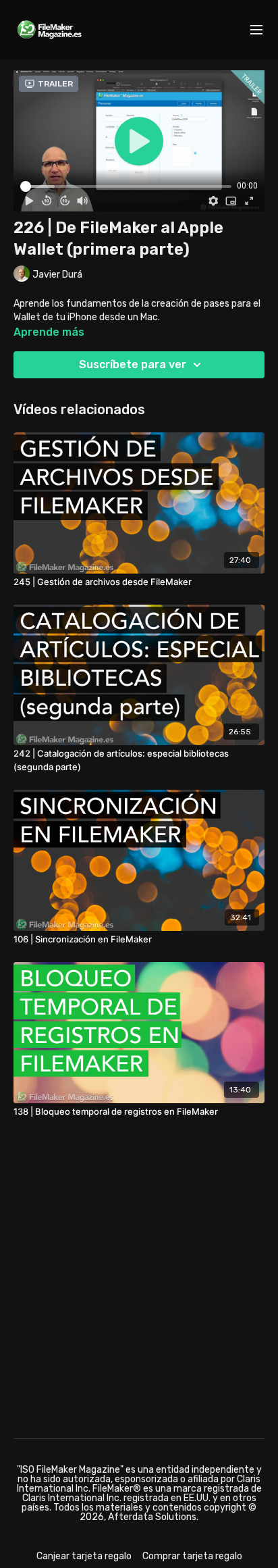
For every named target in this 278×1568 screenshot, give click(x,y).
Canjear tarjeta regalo (84, 1556)
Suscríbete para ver (132, 364)
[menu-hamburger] (256, 30)
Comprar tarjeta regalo (192, 1556)
